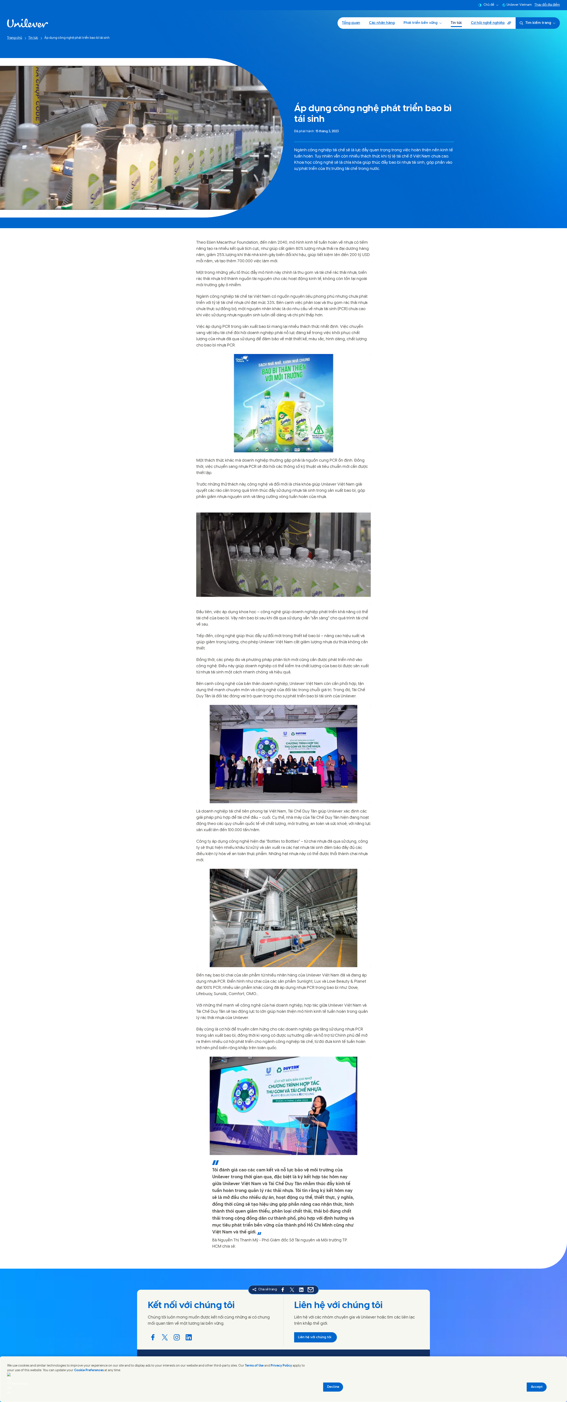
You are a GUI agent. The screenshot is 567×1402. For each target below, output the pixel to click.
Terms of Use (254, 1365)
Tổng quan (351, 23)
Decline (333, 1387)
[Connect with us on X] (165, 1337)
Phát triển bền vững (420, 23)
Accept (537, 1387)
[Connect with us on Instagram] (177, 1337)
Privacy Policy (281, 1365)
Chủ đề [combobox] (489, 5)
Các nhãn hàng (382, 23)
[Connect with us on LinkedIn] (189, 1337)
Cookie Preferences (89, 1370)
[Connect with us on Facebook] (153, 1337)
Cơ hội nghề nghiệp (491, 24)
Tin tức (456, 23)
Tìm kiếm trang (538, 23)
